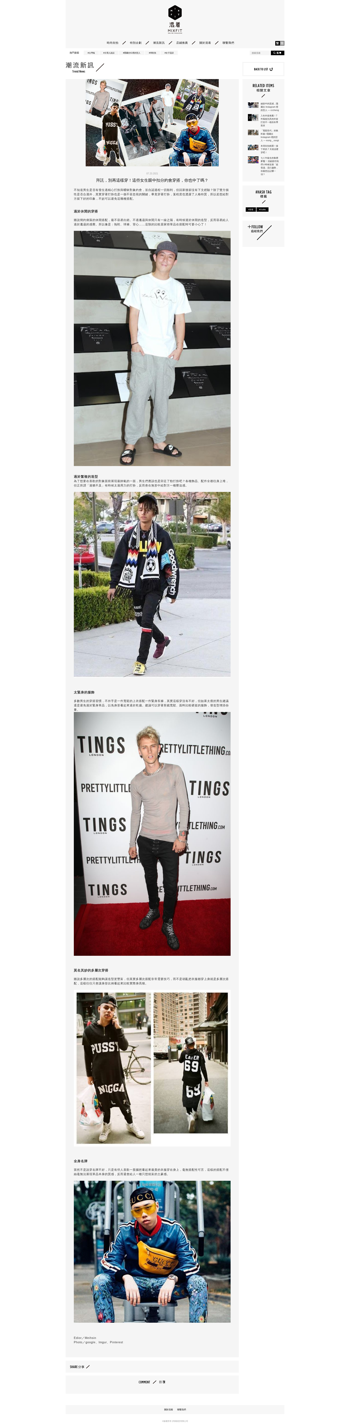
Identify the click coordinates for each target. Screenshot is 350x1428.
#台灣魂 (91, 53)
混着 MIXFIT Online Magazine (175, 19)
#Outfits (262, 209)
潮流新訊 (159, 42)
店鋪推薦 (182, 42)
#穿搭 (250, 209)
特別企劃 (136, 42)
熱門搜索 (74, 52)
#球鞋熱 (152, 53)
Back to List (263, 69)
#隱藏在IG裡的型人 (131, 53)
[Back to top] (338, 1415)
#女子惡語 (169, 53)
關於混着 (205, 42)
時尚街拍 (112, 42)
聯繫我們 (228, 42)
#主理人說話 (108, 53)
